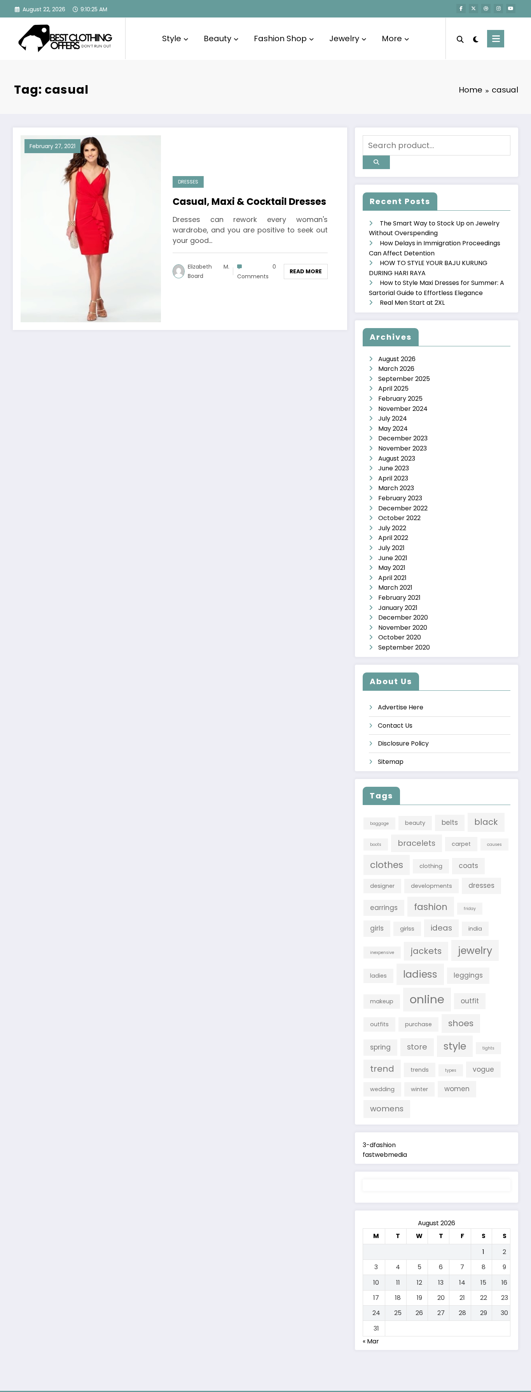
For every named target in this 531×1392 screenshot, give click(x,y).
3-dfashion (379, 1144)
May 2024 (393, 428)
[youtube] (510, 8)
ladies (378, 976)
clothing (430, 866)
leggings (468, 975)
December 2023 (403, 438)
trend (382, 1069)
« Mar (371, 1341)
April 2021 (392, 577)
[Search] (460, 38)
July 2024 (392, 418)
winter (419, 1089)
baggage (379, 823)
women (457, 1088)
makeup (381, 1001)
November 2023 (402, 448)
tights (488, 1048)
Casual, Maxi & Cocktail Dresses (249, 202)
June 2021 (392, 558)
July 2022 (392, 528)
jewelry (475, 950)
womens (386, 1108)
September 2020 (404, 647)
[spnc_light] (475, 38)
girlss (407, 929)
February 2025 (400, 398)
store (417, 1046)
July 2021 (391, 547)
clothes (386, 864)
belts (450, 822)
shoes (460, 1023)
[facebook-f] (461, 8)
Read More (306, 271)
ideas (441, 927)
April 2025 (393, 388)
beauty (415, 823)
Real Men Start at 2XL (412, 302)
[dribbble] (486, 8)
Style (171, 38)
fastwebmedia (385, 1154)
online (427, 999)
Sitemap (390, 761)
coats (468, 865)
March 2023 (396, 488)
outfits (379, 1024)
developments (431, 886)
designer (382, 886)
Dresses (188, 181)
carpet (461, 844)
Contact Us (395, 725)
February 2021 (399, 597)
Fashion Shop (280, 38)
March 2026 (396, 368)
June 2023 (393, 468)
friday (470, 909)
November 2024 (403, 408)
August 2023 (396, 458)
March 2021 (395, 587)
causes (494, 844)
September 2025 (404, 378)
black (486, 822)
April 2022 (393, 537)
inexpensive (382, 952)
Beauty (217, 38)
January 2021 (397, 607)
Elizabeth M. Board (208, 271)
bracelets (416, 843)
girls (377, 928)
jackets (426, 951)
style (455, 1046)
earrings (384, 907)
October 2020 (399, 637)
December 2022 (403, 508)
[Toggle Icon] (495, 38)
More (392, 38)
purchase (418, 1024)
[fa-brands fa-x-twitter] (473, 8)
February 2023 (400, 498)
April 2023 (393, 478)
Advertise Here (400, 707)
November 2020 (402, 627)
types (450, 1070)
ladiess (420, 974)
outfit (470, 1001)
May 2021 (391, 567)
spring (380, 1047)
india (475, 929)
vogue (483, 1069)
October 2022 (399, 517)
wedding (382, 1089)
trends (419, 1070)
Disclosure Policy (403, 743)
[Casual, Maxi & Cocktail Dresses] (91, 228)
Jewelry (344, 38)
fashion (430, 906)
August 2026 (397, 359)
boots (375, 844)
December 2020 (403, 617)
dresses (481, 885)
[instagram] (498, 8)
